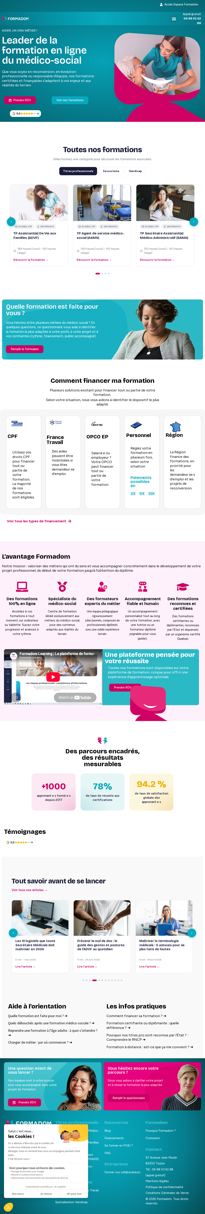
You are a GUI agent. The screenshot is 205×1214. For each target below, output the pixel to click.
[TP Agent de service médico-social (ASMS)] (102, 203)
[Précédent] (11, 221)
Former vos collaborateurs (122, 1172)
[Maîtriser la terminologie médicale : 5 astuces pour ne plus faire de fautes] (102, 918)
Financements (114, 1138)
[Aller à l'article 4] (93, 980)
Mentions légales (157, 1181)
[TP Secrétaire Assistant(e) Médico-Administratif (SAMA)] (165, 203)
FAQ (108, 1153)
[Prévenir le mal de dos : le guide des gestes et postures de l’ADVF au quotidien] (40, 918)
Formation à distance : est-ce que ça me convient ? (150, 1047)
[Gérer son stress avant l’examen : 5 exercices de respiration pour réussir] (164, 918)
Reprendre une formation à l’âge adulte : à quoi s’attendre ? (52, 1032)
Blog (108, 1131)
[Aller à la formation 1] (97, 273)
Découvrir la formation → (30, 260)
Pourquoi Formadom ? (161, 1131)
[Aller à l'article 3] (90, 980)
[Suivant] (193, 221)
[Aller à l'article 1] (83, 980)
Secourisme (111, 171)
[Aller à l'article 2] (86, 980)
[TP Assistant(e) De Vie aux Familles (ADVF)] (39, 203)
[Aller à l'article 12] (121, 980)
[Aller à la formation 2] (102, 273)
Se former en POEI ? (119, 1145)
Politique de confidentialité (164, 1187)
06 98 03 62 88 (162, 1169)
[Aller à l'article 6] (102, 980)
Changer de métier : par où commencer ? (40, 1042)
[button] (174, 18)
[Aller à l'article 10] (115, 980)
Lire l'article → (25, 966)
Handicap (135, 171)
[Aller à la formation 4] (109, 273)
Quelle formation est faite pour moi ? (37, 1015)
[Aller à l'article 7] (105, 980)
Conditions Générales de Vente (167, 1193)
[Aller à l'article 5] (97, 980)
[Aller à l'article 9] (112, 980)
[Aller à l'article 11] (118, 980)
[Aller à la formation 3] (105, 273)
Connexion (153, 1138)
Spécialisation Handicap (71, 1202)
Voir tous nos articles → (29, 890)
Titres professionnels (78, 171)
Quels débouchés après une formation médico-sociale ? (51, 1023)
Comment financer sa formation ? (136, 1016)
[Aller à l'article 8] (109, 980)
